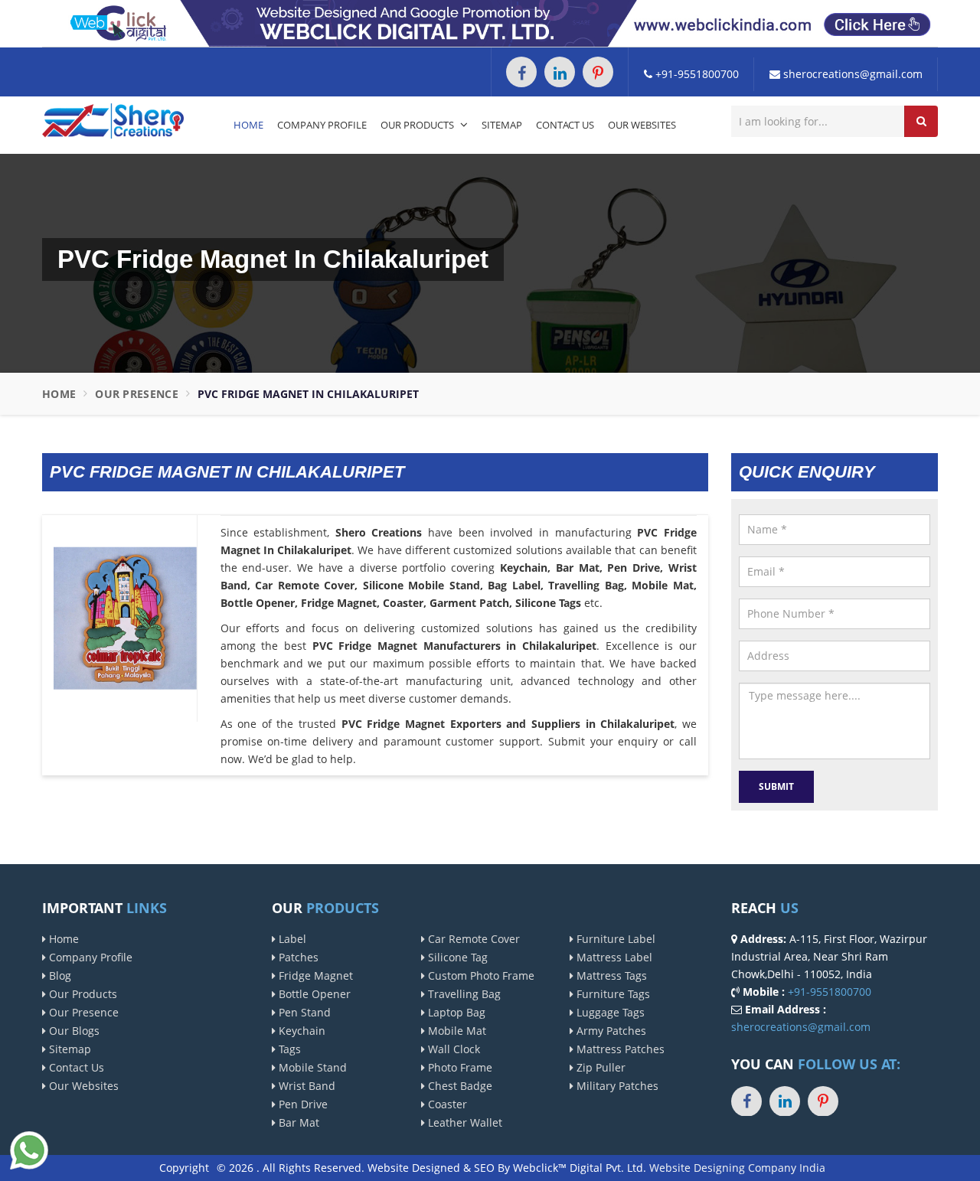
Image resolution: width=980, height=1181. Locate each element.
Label (291, 938)
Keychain (300, 1030)
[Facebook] (521, 72)
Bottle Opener (313, 994)
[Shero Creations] (113, 120)
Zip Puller (599, 1067)
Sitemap (502, 125)
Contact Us (565, 125)
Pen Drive (302, 1104)
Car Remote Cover (472, 938)
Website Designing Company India (737, 1167)
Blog (58, 975)
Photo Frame (458, 1067)
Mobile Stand (311, 1067)
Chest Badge (458, 1085)
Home (248, 125)
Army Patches (609, 1030)
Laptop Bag (455, 1012)
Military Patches (615, 1085)
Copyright (184, 1167)
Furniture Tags (611, 994)
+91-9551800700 (695, 74)
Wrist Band (305, 1085)
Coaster (446, 1104)
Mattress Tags (610, 975)
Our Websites (642, 125)
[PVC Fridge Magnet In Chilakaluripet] (125, 617)
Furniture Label (614, 938)
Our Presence (136, 394)
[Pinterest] (598, 72)
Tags (288, 1049)
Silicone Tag (456, 957)
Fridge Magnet (314, 975)
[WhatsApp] (29, 1148)
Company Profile (322, 125)
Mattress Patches (619, 1049)
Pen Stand (303, 1012)
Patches (297, 957)
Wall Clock (452, 1049)
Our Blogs (73, 1030)
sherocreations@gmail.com (851, 74)
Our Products (418, 125)
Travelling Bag (463, 994)
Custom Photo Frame (479, 975)
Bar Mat (297, 1122)
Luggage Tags (609, 1012)
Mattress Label (612, 957)
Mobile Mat (455, 1030)
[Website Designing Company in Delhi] (490, 22)
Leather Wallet (463, 1122)
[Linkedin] (559, 72)
